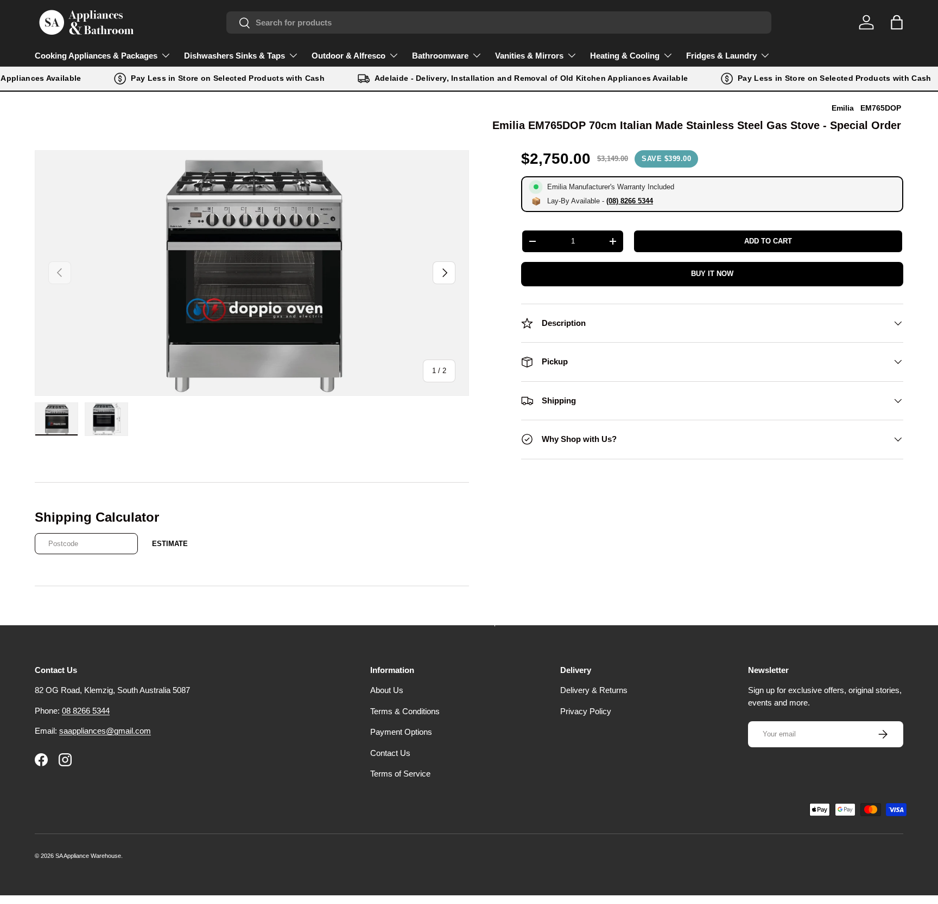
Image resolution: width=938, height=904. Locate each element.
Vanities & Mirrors (529, 55)
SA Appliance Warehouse (88, 855)
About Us (386, 690)
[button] (897, 22)
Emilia (843, 108)
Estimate (170, 544)
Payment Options (401, 732)
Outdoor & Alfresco (348, 55)
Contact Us (390, 753)
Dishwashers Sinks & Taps (234, 55)
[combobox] (498, 22)
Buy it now (712, 274)
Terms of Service (400, 774)
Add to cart (768, 241)
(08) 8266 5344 (629, 201)
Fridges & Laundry (721, 55)
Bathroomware (440, 55)
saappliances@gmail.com (105, 731)
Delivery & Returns (594, 690)
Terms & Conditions (405, 711)
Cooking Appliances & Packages (96, 55)
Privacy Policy (585, 711)
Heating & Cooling (625, 55)
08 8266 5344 (86, 710)
